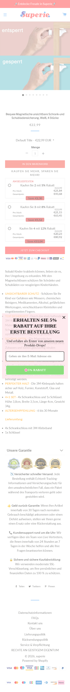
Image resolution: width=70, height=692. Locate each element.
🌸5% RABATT (35, 370)
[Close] (64, 317)
